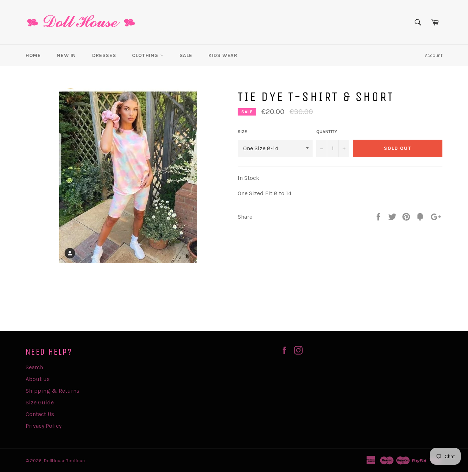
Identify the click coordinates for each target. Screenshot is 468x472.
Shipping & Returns (52, 390)
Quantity (326, 131)
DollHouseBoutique (64, 460)
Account (433, 55)
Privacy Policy (43, 425)
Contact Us (40, 414)
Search (34, 367)
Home (33, 55)
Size (242, 131)
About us (38, 378)
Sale (186, 55)
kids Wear (222, 55)
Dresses (104, 55)
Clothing (146, 55)
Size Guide (40, 402)
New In (66, 55)
